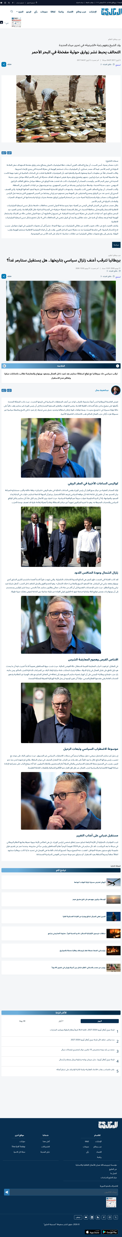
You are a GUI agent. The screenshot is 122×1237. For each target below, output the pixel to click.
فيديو (28, 11)
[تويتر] (9, 3)
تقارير (110, 255)
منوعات (44, 11)
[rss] (98, 1217)
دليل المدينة (45, 1152)
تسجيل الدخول (31, 2)
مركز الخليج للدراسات (109, 1178)
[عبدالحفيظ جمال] (116, 390)
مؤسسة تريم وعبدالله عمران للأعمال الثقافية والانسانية (96, 1165)
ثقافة (53, 11)
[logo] (111, 12)
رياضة (61, 11)
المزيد (20, 11)
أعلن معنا (46, 1141)
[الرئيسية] (108, 1128)
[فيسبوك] (13, 3)
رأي (35, 11)
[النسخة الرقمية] (16, 23)
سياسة (116, 245)
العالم (110, 39)
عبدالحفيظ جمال (102, 390)
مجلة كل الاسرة (19, 1152)
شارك (9, 64)
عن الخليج (113, 1169)
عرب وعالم (81, 11)
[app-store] (93, 1233)
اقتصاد (70, 11)
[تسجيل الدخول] (36, 2)
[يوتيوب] (1, 3)
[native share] (3, 64)
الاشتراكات (45, 1147)
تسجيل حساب (20, 2)
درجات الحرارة (80, 2)
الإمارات (93, 11)
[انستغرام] (5, 3)
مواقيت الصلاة (90, 2)
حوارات (22, 1141)
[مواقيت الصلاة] (1, 23)
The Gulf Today (18, 1147)
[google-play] (110, 1233)
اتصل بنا (113, 1173)
